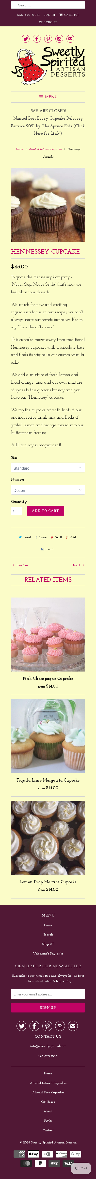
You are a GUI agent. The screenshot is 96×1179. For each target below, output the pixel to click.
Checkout (48, 22)
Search (48, 934)
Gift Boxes (48, 1102)
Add (73, 537)
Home (48, 925)
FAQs (48, 1121)
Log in (49, 15)
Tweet (27, 537)
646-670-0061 (28, 15)
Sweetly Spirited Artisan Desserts (53, 1142)
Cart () (71, 15)
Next (77, 565)
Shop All (48, 944)
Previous (22, 565)
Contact (48, 1130)
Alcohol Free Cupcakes (48, 1092)
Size (14, 458)
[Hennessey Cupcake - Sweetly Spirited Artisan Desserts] (48, 205)
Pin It (58, 537)
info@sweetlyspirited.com (48, 1046)
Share (43, 537)
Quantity (19, 502)
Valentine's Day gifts (48, 953)
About (48, 1111)
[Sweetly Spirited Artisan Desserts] (48, 67)
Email (49, 549)
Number (17, 480)
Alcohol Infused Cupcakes (48, 1083)
